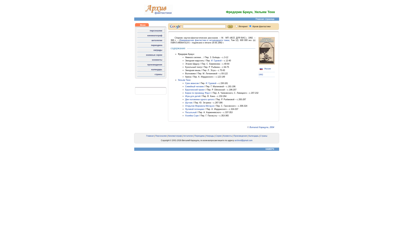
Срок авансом (192, 83)
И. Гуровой (216, 60)
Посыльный (190, 112)
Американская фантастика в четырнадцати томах (204, 40)
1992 (261, 74)
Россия (267, 69)
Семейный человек (194, 86)
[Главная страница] (158, 14)
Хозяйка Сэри (192, 115)
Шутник (188, 102)
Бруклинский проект (195, 90)
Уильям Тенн (184, 80)
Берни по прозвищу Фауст (198, 93)
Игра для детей (192, 96)
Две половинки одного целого (199, 99)
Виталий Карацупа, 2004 (262, 127)
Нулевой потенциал (194, 109)
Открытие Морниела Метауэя (199, 106)
